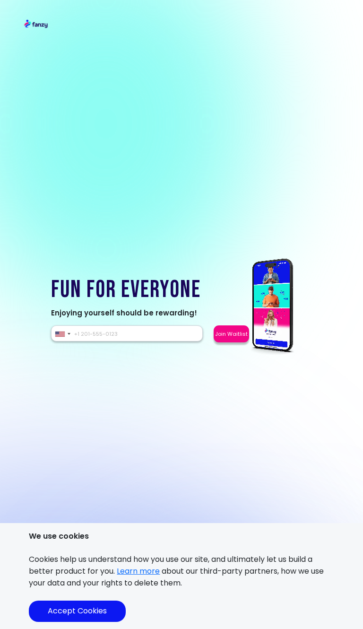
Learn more (138, 571)
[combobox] (62, 334)
